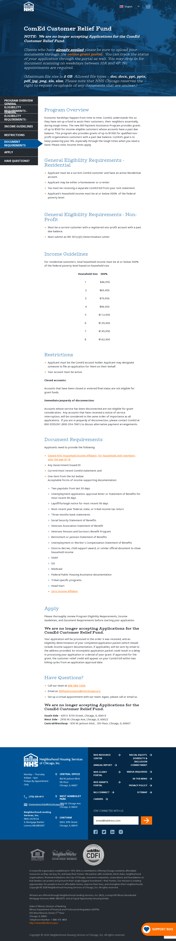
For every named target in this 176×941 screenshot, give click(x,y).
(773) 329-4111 (36, 796)
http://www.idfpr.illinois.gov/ (43, 923)
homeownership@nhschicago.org (46, 804)
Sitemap (142, 792)
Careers (98, 798)
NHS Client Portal (100, 773)
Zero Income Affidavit (64, 591)
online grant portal (84, 54)
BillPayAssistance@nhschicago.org (79, 691)
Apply (8, 152)
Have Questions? (17, 161)
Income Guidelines (18, 126)
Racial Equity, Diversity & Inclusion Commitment (138, 760)
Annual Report (103, 765)
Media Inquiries (137, 771)
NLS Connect (101, 792)
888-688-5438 (76, 685)
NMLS (27, 818)
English (128, 6)
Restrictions (14, 135)
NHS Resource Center (102, 756)
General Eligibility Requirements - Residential (15, 109)
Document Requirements (15, 143)
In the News (140, 778)
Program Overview (18, 100)
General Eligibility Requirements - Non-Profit (15, 118)
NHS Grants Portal (101, 783)
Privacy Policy (138, 785)
